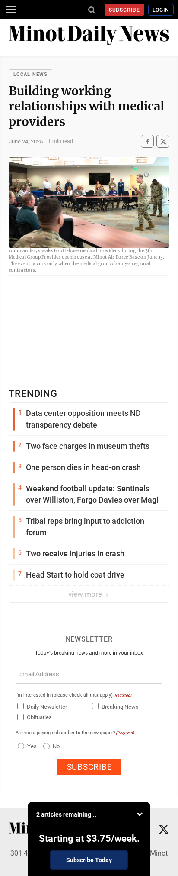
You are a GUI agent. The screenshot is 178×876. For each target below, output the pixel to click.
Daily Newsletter (47, 707)
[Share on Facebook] (147, 141)
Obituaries (39, 717)
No (56, 746)
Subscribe (124, 10)
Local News (30, 74)
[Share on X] (163, 141)
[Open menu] (11, 9)
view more (86, 594)
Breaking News (120, 707)
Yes (31, 746)
